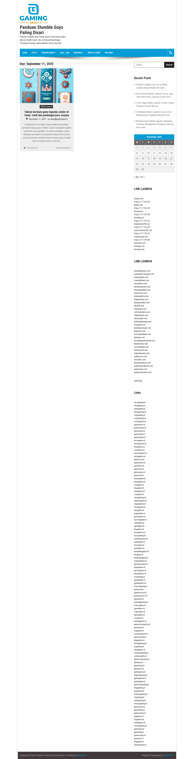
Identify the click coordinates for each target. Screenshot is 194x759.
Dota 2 (34, 53)
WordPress (82, 755)
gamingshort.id (140, 583)
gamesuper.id (139, 472)
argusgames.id (140, 504)
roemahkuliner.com (141, 280)
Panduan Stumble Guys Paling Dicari (41, 30)
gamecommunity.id (141, 659)
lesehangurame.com (142, 271)
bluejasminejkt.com (142, 302)
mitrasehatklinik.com (142, 334)
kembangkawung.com (143, 321)
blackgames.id (140, 573)
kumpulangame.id (141, 558)
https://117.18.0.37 (142, 233)
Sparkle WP (168, 755)
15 (137, 158)
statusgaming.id (140, 703)
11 (154, 153)
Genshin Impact (49, 53)
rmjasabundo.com (141, 315)
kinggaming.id (139, 687)
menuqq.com (139, 249)
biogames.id (139, 529)
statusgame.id (140, 421)
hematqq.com (139, 243)
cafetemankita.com (142, 312)
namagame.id (139, 491)
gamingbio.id (139, 526)
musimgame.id (140, 478)
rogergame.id (139, 611)
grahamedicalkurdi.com (143, 366)
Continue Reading (62, 148)
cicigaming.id (139, 577)
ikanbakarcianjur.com (142, 328)
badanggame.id (140, 621)
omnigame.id (139, 548)
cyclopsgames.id (141, 634)
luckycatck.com (140, 293)
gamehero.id (139, 466)
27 (166, 164)
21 (171, 158)
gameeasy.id (139, 729)
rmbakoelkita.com (141, 296)
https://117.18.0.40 (142, 240)
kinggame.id (139, 741)
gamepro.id (138, 738)
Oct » (142, 177)
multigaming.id (140, 700)
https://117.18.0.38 (142, 227)
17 (148, 158)
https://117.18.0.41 (142, 221)
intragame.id (139, 545)
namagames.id (140, 456)
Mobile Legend (94, 53)
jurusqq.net (138, 211)
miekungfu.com (140, 309)
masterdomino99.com (143, 230)
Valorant (109, 53)
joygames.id (139, 630)
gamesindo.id (139, 431)
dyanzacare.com (140, 369)
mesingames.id (140, 443)
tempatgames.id (140, 538)
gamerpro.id (139, 668)
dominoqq (138, 381)
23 (143, 164)
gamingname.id (140, 678)
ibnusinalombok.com (142, 363)
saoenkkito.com (140, 283)
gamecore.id (139, 459)
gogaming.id (139, 691)
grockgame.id (139, 516)
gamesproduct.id (141, 564)
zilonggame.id (139, 507)
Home (24, 53)
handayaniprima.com (142, 286)
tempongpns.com (141, 277)
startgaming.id (140, 418)
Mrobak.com (139, 305)
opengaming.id (140, 497)
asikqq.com (138, 198)
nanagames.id (139, 649)
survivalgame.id (140, 519)
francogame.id (140, 605)
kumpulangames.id (141, 551)
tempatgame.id (140, 561)
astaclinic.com (140, 359)
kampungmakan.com (142, 290)
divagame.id (139, 488)
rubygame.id (139, 510)
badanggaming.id (141, 602)
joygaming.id (139, 646)
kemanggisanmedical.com (144, 340)
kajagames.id (139, 640)
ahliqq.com (138, 205)
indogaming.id (139, 409)
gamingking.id (139, 681)
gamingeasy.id (139, 672)
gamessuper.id (140, 437)
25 (154, 164)
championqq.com (141, 236)
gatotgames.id (140, 570)
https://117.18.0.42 (142, 214)
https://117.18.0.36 (142, 202)
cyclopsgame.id (140, 656)
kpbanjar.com (139, 337)
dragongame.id (140, 745)
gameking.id (139, 732)
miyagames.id (139, 567)
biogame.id (138, 554)
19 (160, 158)
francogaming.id (140, 586)
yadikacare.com (140, 356)
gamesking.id (139, 710)
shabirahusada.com (142, 353)
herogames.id (139, 440)
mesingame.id (139, 481)
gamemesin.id (139, 462)
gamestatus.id (140, 735)
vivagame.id (139, 485)
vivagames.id (139, 450)
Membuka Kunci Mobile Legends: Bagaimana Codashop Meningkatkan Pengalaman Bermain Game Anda (155, 124)
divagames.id (139, 447)
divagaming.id (139, 405)
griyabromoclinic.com (143, 372)
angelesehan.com (141, 299)
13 (166, 153)
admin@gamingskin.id (58, 119)
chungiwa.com (140, 324)
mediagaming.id (140, 643)
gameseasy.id (139, 707)
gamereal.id (138, 589)
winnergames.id (140, 500)
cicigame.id (138, 618)
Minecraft (78, 53)
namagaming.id (140, 412)
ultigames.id (139, 719)
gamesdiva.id (139, 434)
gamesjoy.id (139, 627)
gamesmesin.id (140, 428)
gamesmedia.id (140, 637)
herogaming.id (139, 402)
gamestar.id (139, 475)
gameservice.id (140, 592)
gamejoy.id (138, 662)
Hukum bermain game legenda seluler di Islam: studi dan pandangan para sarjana (47, 113)
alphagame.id (139, 615)
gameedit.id (139, 599)
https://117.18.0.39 (142, 208)
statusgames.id (140, 726)
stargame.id (139, 494)
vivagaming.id (139, 415)
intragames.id (139, 532)
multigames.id (139, 722)
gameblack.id (139, 608)
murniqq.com (139, 246)
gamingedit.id (139, 580)
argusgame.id (139, 513)
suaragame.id (139, 542)
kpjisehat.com (139, 331)
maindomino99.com (142, 224)
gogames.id (138, 716)
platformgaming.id (141, 684)
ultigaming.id (139, 697)
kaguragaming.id (140, 675)
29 (137, 169)
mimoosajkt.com (140, 318)
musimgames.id (140, 453)
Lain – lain (64, 53)
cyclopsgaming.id (141, 653)
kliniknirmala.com (141, 344)
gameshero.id (139, 424)
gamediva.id (139, 469)
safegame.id (139, 523)
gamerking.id (139, 665)
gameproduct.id (140, 596)
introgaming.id (140, 535)
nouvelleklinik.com (141, 347)
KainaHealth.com (141, 350)
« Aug (136, 177)
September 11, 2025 (37, 119)
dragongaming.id (140, 694)
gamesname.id (140, 713)
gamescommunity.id (142, 624)
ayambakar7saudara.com (144, 274)
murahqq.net (139, 217)
